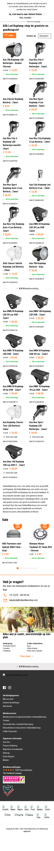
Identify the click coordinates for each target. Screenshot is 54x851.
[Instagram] (9, 688)
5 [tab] (24, 568)
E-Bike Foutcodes (10, 731)
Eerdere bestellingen (11, 702)
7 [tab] (28, 568)
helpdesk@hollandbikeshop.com (23, 600)
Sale (8, 27)
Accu (29, 646)
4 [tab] (23, 568)
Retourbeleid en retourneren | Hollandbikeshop (22, 728)
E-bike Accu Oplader (34, 651)
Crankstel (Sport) (9, 646)
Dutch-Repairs (8, 756)
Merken (6, 760)
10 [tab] (33, 568)
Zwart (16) (13, 118)
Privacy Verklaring (10, 745)
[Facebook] (4, 688)
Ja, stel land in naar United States (25, 14)
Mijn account (8, 699)
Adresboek (7, 706)
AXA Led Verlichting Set (17, 23)
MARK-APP (27, 832)
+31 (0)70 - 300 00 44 (19, 595)
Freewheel (6, 651)
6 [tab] (26, 568)
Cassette (6, 648)
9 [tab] (31, 568)
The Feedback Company (12, 773)
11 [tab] (35, 568)
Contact (6, 720)
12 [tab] (36, 568)
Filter (11, 35)
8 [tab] (30, 568)
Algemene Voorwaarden (13, 749)
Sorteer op (31, 36)
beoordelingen (23, 770)
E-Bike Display (32, 648)
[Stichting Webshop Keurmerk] (14, 779)
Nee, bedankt (25, 17)
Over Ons (6, 742)
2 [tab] (19, 568)
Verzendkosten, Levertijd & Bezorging (18, 724)
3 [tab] (21, 568)
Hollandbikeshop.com (31, 829)
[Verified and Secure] (8, 790)
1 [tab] (17, 568)
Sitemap (6, 753)
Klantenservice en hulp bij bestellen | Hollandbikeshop (24, 717)
